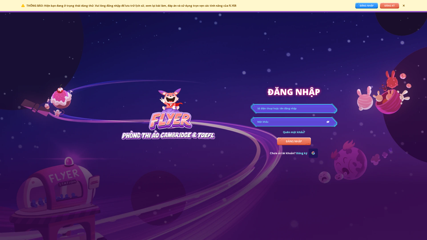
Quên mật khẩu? (294, 132)
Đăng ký (301, 153)
